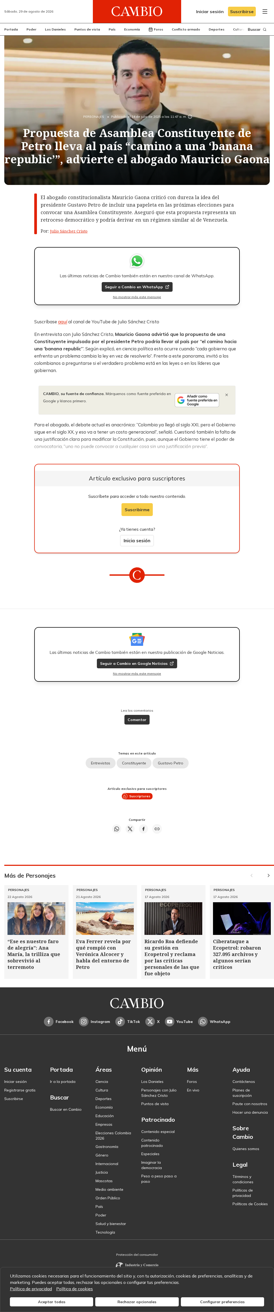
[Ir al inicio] (137, 11)
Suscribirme (137, 509)
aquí (62, 321)
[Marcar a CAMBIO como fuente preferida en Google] (197, 400)
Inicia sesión (137, 540)
